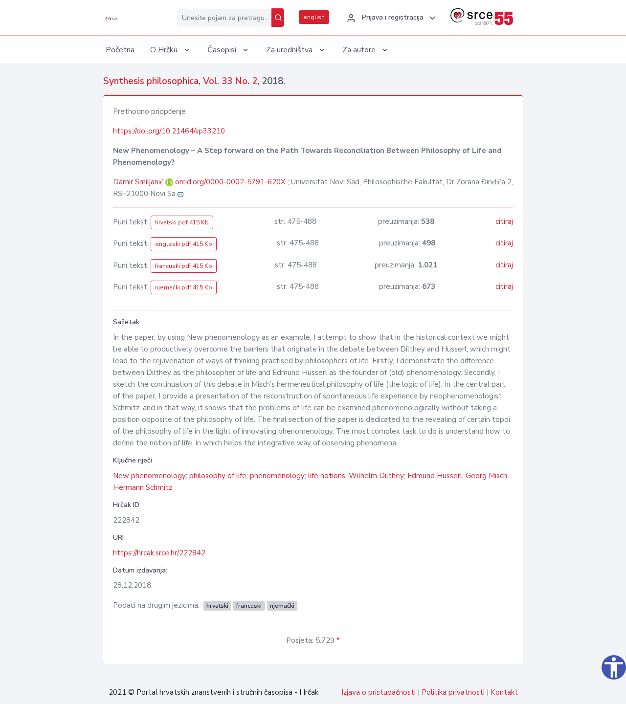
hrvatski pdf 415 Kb (182, 222)
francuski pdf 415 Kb (183, 266)
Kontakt (504, 692)
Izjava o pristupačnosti (378, 692)
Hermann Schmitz (142, 487)
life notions (326, 476)
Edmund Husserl (434, 476)
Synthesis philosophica (151, 81)
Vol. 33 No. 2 (230, 81)
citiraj (504, 221)
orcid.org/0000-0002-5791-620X (230, 182)
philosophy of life (217, 476)
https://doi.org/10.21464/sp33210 (169, 131)
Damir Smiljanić (139, 182)
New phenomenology (149, 476)
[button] (389, 18)
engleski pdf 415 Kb (183, 244)
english (314, 17)
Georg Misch (486, 476)
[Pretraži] (277, 17)
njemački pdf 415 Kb (183, 287)
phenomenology (277, 476)
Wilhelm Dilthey (376, 476)
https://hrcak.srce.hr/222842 (159, 553)
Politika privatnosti (453, 692)
